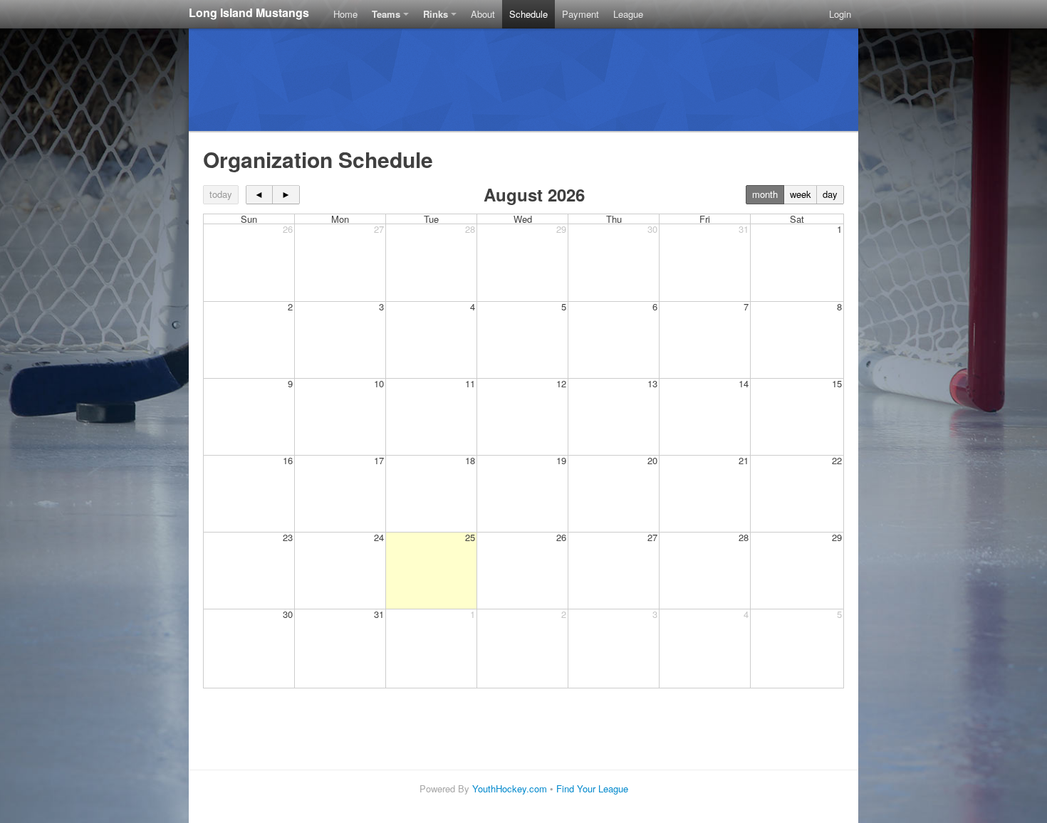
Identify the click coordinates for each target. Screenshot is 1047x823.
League (628, 14)
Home (345, 14)
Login (840, 14)
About (483, 14)
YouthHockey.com (509, 788)
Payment (580, 14)
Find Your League (592, 788)
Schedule (528, 14)
